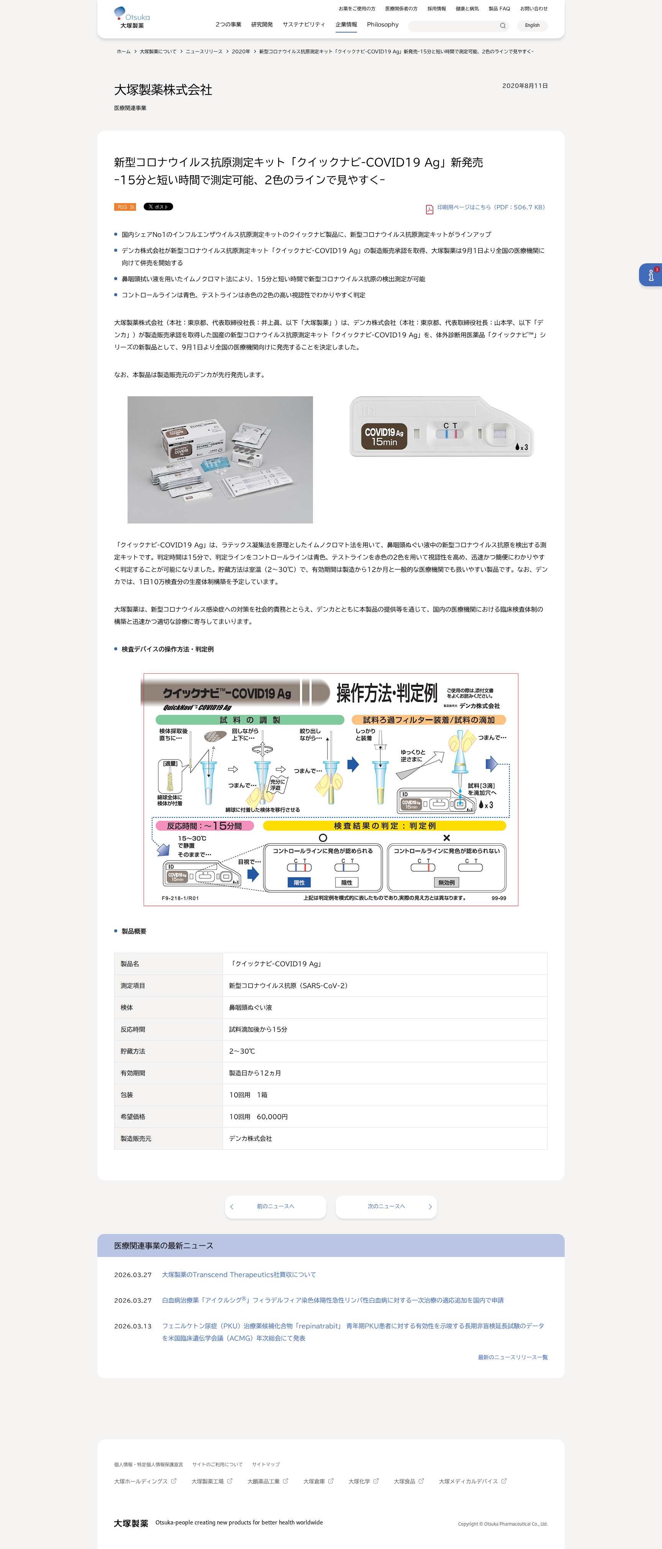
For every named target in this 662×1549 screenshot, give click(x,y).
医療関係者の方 (401, 8)
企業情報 (346, 24)
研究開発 (262, 24)
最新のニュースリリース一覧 (513, 1357)
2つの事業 (228, 24)
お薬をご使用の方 (357, 8)
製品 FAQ (499, 8)
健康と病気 (467, 8)
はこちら (493, 207)
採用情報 (437, 8)
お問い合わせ (534, 8)
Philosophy (383, 24)
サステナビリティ (304, 24)
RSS (122, 207)
